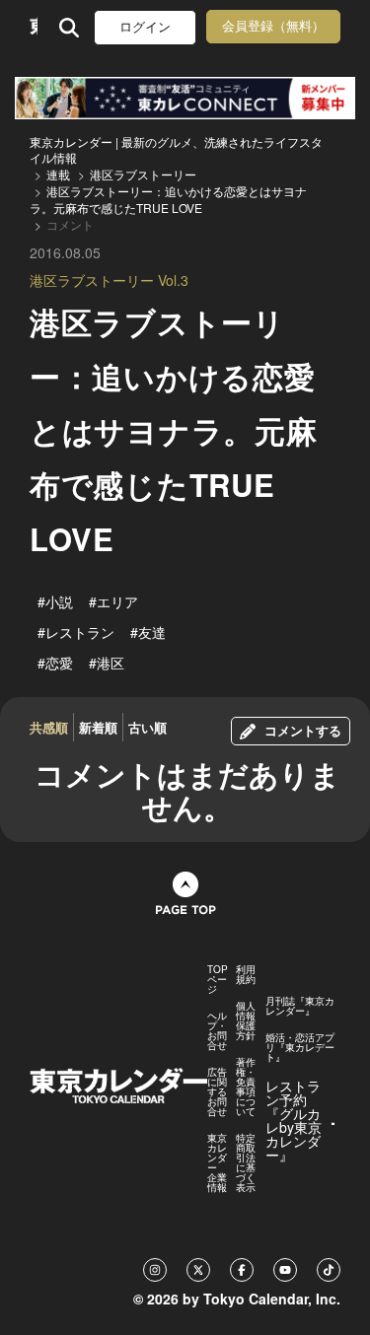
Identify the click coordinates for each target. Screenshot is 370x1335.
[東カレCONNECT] (185, 98)
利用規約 (246, 974)
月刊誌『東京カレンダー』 (299, 1006)
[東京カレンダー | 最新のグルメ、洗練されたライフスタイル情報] (33, 27)
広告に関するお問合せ (217, 1091)
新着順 (98, 727)
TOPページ (217, 979)
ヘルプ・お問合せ (217, 1030)
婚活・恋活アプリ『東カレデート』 (299, 1047)
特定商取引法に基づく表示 (246, 1162)
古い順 (147, 727)
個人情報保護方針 (246, 1020)
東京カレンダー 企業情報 (217, 1162)
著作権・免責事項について (246, 1086)
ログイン (145, 27)
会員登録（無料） (273, 26)
